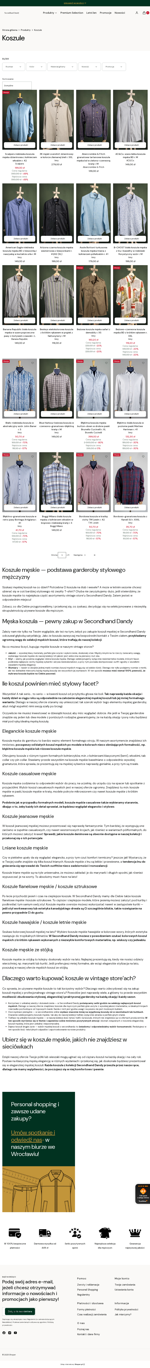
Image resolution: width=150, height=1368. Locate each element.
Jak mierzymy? (123, 1314)
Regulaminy (83, 1294)
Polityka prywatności (126, 1309)
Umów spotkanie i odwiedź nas (33, 1136)
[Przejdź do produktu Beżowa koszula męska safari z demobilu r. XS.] (93, 295)
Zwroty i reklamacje (88, 1284)
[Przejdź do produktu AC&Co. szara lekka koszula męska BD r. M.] (130, 120)
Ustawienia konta (124, 1289)
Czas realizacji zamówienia (91, 1314)
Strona (54, 555)
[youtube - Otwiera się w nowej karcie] (15, 1333)
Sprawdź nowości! (74, 3)
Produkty (26, 30)
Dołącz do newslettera (20, 1311)
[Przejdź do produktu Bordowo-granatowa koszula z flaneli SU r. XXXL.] (130, 482)
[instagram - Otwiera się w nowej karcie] (9, 1333)
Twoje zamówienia (125, 1284)
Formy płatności (86, 1309)
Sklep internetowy (71, 1364)
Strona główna (9, 30)
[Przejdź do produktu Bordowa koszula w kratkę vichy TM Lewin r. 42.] (93, 482)
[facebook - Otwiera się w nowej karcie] (4, 1333)
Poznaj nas (83, 1329)
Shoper (12, 1354)
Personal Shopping (87, 1289)
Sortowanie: (8, 79)
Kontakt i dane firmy (88, 1334)
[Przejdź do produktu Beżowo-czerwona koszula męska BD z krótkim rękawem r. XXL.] (130, 295)
